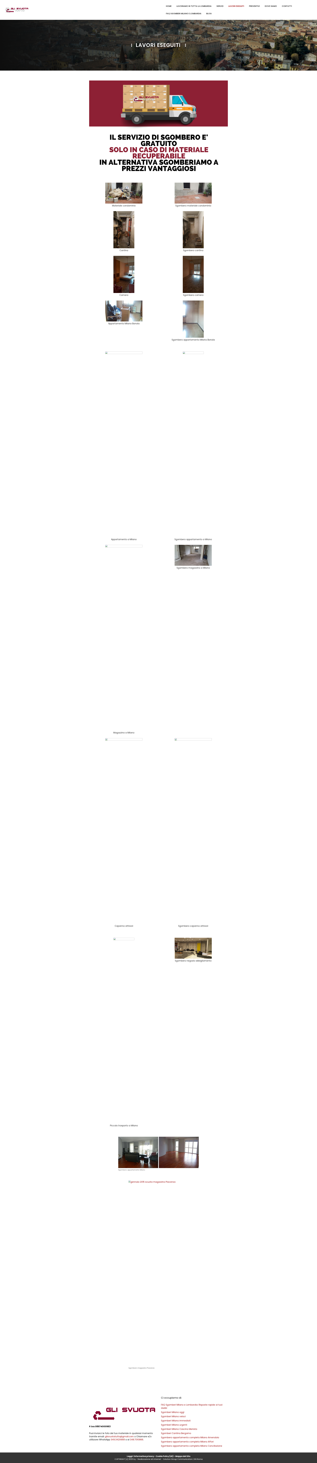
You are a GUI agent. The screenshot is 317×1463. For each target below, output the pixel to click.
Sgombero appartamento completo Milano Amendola (190, 1437)
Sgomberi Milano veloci (173, 1416)
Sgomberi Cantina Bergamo (176, 1433)
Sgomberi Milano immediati (176, 1420)
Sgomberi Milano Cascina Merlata (179, 1429)
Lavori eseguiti (236, 6)
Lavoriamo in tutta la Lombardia (193, 6)
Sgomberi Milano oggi (172, 1412)
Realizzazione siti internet (149, 1459)
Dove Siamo (271, 6)
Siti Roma (198, 1459)
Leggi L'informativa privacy (140, 1456)
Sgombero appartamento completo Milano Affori (187, 1441)
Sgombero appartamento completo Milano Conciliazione (191, 1445)
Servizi (219, 6)
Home (169, 6)
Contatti (287, 6)
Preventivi (254, 6)
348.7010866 (136, 1439)
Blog (209, 13)
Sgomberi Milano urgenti (174, 1424)
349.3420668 (118, 1439)
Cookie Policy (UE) (164, 1456)
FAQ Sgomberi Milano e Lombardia (183, 13)
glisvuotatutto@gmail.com (119, 1436)
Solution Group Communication (177, 1459)
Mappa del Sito (182, 1456)
